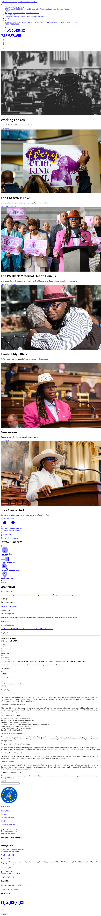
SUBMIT (4, 674)
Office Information (32, 13)
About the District (19, 13)
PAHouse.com (10, 28)
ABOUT (7, 11)
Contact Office (25, 16)
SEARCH (4, 914)
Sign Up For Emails (7, 518)
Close (3, 686)
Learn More (5, 128)
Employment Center (38, 16)
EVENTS (7, 18)
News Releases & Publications (25, 22)
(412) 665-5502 (8, 855)
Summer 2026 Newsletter (9, 606)
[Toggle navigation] (1, 4)
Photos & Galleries (64, 22)
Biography (8, 13)
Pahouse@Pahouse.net (9, 832)
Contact (4, 362)
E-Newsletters (41, 22)
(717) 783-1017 (8, 877)
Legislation (52, 9)
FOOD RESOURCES (12, 24)
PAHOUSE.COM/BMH (8, 284)
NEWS (7, 20)
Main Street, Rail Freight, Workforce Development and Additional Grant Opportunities (27, 629)
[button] (5, 522)
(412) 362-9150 (8, 858)
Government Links (7, 818)
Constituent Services (12, 16)
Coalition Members (63, 9)
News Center (9, 22)
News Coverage (52, 22)
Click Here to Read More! (10, 206)
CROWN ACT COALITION (14, 7)
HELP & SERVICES (11, 15)
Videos (74, 22)
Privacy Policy (6, 668)
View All (4, 582)
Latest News (5, 440)
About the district (14, 889)
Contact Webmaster (8, 824)
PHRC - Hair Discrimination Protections (34, 9)
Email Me (4, 821)
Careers (4, 814)
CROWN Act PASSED (12, 9)
